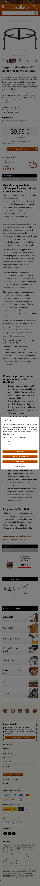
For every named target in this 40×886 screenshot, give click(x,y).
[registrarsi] (6, 2)
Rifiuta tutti (20, 461)
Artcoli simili (9, 550)
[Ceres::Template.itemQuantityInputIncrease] (6, 148)
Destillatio (6, 766)
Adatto (6, 546)
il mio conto (7, 762)
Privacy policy (8, 437)
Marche (6, 749)
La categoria (7, 744)
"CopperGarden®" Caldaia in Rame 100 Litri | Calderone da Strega (24, 558)
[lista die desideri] (38, 2)
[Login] (2, 2)
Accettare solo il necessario (20, 456)
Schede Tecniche (11, 179)
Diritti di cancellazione (11, 779)
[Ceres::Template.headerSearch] (35, 13)
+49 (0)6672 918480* (8, 169)
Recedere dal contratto (13, 774)
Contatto (6, 783)
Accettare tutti (20, 451)
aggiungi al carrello (22, 149)
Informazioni (7, 757)
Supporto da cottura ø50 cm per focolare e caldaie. (24, 587)
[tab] (20, 176)
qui (11, 525)
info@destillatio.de (8, 163)
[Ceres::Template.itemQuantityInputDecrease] (6, 150)
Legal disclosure (20, 437)
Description (8, 176)
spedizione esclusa (26, 141)
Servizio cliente (8, 753)
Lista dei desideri (8, 143)
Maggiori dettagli (20, 466)
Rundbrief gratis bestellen (20, 737)
